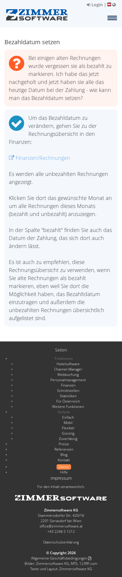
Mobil (68, 422)
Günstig (68, 433)
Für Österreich (68, 401)
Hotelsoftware (68, 363)
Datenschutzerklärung (61, 542)
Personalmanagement (68, 379)
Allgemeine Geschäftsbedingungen (59, 558)
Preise (64, 443)
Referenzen (63, 449)
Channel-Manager (68, 369)
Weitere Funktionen (68, 406)
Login (96, 4)
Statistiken (68, 395)
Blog (64, 454)
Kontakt (64, 459)
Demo (64, 466)
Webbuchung (68, 374)
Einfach (68, 417)
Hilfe (64, 472)
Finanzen (68, 385)
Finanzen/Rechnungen (42, 157)
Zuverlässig (68, 438)
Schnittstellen (68, 390)
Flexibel (68, 427)
